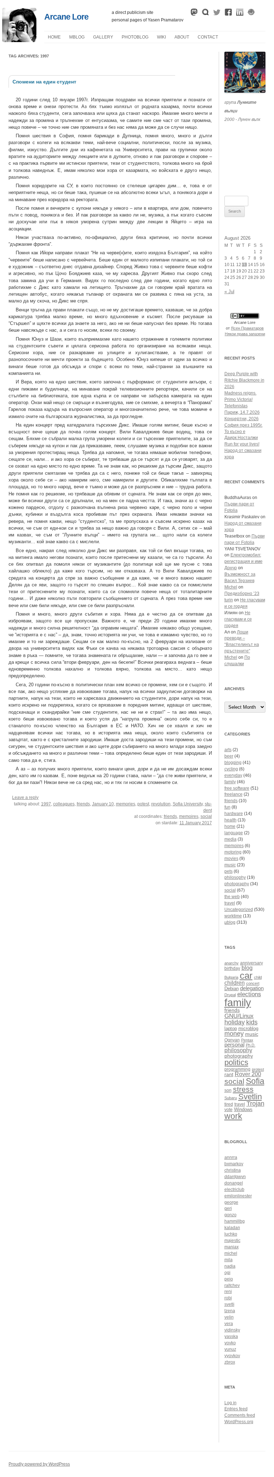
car (246, 975)
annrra (230, 1157)
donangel (233, 1183)
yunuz (230, 1349)
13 (244, 265)
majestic (232, 1240)
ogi (227, 1272)
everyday (233, 775)
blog (247, 968)
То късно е (234, 431)
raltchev (232, 1285)
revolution (161, 804)
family (230, 782)
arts (228, 750)
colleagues (64, 804)
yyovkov (232, 1356)
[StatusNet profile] (205, 14)
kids (252, 1022)
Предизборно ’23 (241, 593)
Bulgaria (231, 977)
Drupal (230, 995)
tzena (229, 1311)
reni (228, 1291)
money (234, 1033)
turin (228, 600)
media (230, 839)
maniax (231, 1247)
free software (236, 788)
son (228, 1090)
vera (228, 1323)
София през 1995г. (243, 425)
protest (258, 1069)
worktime (233, 916)
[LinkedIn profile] (239, 14)
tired (228, 1104)
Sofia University (188, 804)
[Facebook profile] (228, 14)
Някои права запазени (245, 334)
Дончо (230, 568)
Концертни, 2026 (241, 419)
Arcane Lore (66, 16)
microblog (248, 1028)
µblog (77, 37)
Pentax (247, 1040)
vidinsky (232, 1330)
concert (252, 983)
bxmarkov (233, 1164)
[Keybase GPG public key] (251, 14)
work (233, 1116)
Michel (230, 587)
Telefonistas (236, 406)
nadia (229, 1266)
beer (228, 756)
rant (228, 1074)
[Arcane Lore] (19, 40)
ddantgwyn (235, 1177)
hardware (233, 813)
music (230, 865)
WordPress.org (238, 1422)
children (234, 983)
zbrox (229, 1362)
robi (228, 1298)
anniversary (251, 963)
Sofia (255, 1081)
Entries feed (236, 1409)
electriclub (234, 1189)
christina (232, 1170)
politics (236, 1062)
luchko (230, 1234)
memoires (188, 816)
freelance (233, 794)
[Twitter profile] (216, 14)
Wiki (161, 37)
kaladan (232, 1228)
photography (236, 884)
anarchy (231, 963)
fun (227, 807)
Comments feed (239, 1415)
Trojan (255, 1103)
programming (237, 1069)
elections (249, 994)
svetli (229, 1304)
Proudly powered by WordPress (39, 1464)
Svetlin (250, 1096)
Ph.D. (250, 1045)
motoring (233, 852)
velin (229, 1317)
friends (83, 804)
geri (228, 1208)
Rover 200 (248, 1074)
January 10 (103, 804)
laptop (230, 1028)
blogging (233, 762)
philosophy (235, 877)
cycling (231, 769)
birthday (232, 968)
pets (228, 871)
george (231, 1202)
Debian (231, 988)
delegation (252, 988)
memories (125, 804)
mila (228, 1260)
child (258, 977)
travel (229, 903)
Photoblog (135, 37)
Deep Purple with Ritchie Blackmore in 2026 (244, 380)
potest (143, 804)
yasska (231, 1336)
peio (228, 1279)
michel (230, 1253)
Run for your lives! (241, 444)
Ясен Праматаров (247, 328)
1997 (46, 804)
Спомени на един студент (44, 82)
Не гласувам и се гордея (238, 619)
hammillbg (234, 1221)
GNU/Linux (239, 1016)
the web (232, 897)
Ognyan (232, 1040)
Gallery (103, 37)
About (181, 37)
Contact (208, 37)
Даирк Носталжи (241, 438)
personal (234, 1044)
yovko (230, 1343)
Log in (230, 1403)
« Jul (229, 291)
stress (243, 1089)
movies (231, 858)
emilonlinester (238, 1196)
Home (54, 37)
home (229, 826)
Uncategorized (238, 909)
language (233, 833)
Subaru (230, 1098)
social (206, 816)
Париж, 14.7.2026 (242, 412)
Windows (243, 1109)
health (230, 820)
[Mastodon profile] (194, 14)
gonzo (230, 1215)
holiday (234, 1022)
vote (228, 1109)
